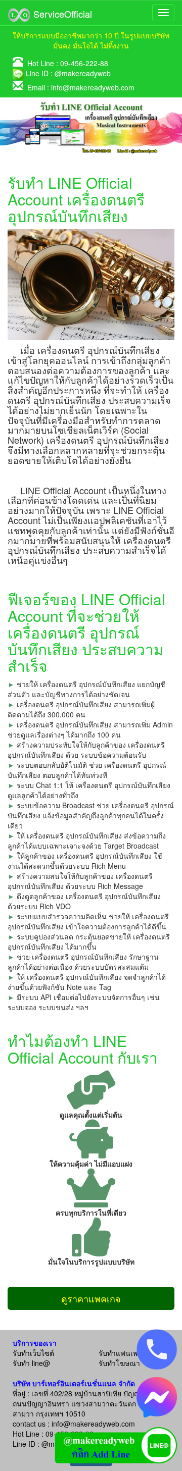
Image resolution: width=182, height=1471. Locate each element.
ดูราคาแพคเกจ (91, 1298)
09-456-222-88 (84, 63)
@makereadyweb (83, 73)
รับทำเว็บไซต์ (33, 1353)
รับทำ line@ (31, 1363)
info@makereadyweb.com (92, 87)
